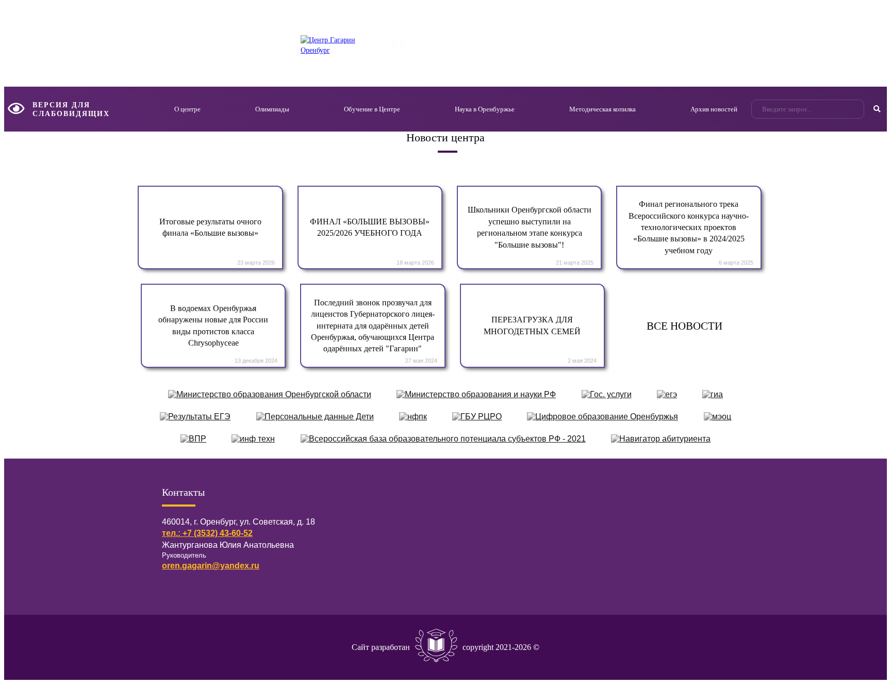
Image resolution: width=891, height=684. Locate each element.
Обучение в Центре (372, 109)
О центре (187, 109)
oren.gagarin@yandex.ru (210, 565)
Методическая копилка (602, 109)
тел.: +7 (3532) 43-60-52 (207, 533)
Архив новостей (713, 109)
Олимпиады (272, 109)
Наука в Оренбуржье (485, 109)
